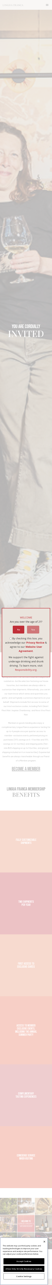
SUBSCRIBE (38, 643)
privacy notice (36, 649)
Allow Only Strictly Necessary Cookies (24, 1269)
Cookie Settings (24, 1276)
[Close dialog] (48, 628)
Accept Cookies (24, 1261)
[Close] (44, 1242)
